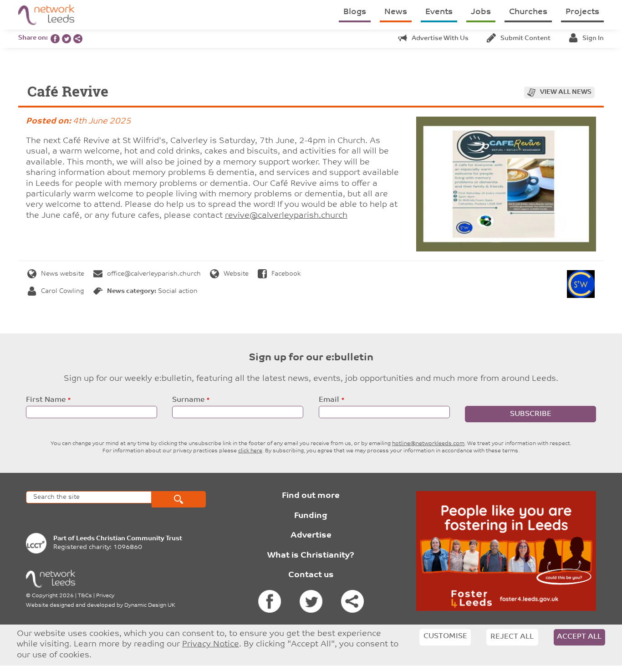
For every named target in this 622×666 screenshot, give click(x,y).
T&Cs (85, 596)
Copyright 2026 (53, 596)
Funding (310, 516)
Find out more (311, 496)
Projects (582, 12)
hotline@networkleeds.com (428, 443)
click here (250, 451)
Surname (188, 400)
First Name (46, 400)
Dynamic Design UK (149, 605)
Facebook (286, 274)
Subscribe (530, 414)
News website (62, 274)
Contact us (311, 575)
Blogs (354, 12)
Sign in (593, 38)
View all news (565, 92)
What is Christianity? (310, 556)
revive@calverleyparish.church (286, 216)
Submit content (525, 38)
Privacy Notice (210, 645)
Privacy (105, 596)
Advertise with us (440, 38)
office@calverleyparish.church (154, 274)
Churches (528, 12)
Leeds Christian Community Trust (129, 538)
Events (439, 12)
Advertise (311, 536)
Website (236, 274)
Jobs (481, 12)
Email (329, 400)
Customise (445, 636)
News (395, 12)
